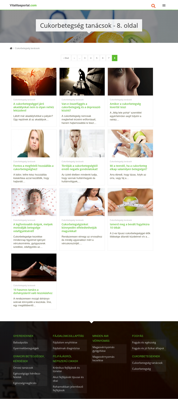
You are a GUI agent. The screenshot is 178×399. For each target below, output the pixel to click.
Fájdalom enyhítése (65, 342)
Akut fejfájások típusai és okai (68, 379)
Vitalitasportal (23, 5)
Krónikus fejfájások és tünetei (66, 369)
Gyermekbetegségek (26, 348)
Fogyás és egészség (144, 342)
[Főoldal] (11, 48)
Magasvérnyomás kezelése (103, 358)
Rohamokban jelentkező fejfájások (68, 388)
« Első (66, 57)
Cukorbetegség (141, 369)
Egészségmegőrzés (24, 383)
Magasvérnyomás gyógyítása (103, 349)
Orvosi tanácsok (23, 367)
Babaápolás (20, 342)
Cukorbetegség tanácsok (147, 363)
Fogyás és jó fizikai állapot (148, 348)
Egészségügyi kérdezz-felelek (27, 375)
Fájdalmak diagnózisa (66, 348)
